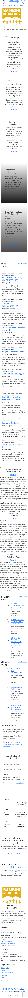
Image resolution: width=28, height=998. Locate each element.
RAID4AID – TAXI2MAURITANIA (17, 603)
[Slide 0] (5, 28)
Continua (14, 69)
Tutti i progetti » (22, 261)
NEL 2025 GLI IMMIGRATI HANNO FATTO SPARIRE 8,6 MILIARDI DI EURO (16, 641)
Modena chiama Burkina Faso (16, 686)
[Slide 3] (13, 28)
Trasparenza (8, 195)
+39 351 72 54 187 (14, 1)
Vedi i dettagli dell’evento (12, 244)
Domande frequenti (7, 970)
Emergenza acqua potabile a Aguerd (13, 326)
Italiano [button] (22, 5)
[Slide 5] (18, 28)
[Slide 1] (8, 28)
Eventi (3, 976)
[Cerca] (17, 5)
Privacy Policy (19, 781)
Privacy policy (5, 966)
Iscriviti (6, 772)
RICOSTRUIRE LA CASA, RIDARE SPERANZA (12, 277)
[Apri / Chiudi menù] (3, 27)
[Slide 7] (23, 28)
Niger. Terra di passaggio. (13, 371)
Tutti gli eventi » (22, 660)
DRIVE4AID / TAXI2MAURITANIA (10, 302)
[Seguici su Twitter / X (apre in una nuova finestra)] (12, 5)
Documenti (4, 973)
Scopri (13, 473)
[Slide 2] (10, 28)
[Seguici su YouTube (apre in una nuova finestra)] (14, 5)
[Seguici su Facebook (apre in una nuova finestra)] (3, 5)
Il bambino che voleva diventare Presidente (11, 396)
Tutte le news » (22, 594)
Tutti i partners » (19, 865)
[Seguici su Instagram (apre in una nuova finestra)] (9, 5)
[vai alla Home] (12, 16)
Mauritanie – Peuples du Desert (12, 444)
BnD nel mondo (5, 979)
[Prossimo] (25, 724)
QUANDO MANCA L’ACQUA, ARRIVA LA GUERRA (17, 620)
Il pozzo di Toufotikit (10, 421)
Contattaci (19, 852)
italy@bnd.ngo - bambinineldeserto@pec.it (14, 3)
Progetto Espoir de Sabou (13, 350)
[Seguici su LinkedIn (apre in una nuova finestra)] (6, 5)
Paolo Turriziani (19, 740)
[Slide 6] (20, 28)
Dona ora (9, 852)
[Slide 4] (15, 28)
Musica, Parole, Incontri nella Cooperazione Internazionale (16, 706)
